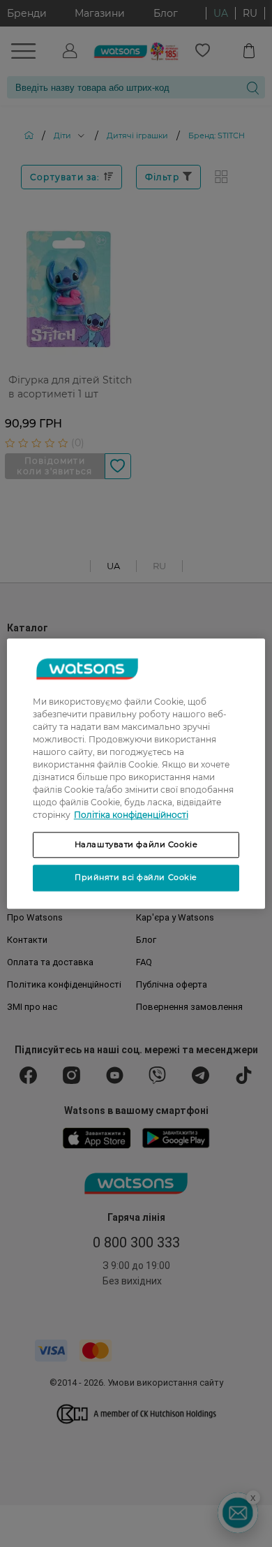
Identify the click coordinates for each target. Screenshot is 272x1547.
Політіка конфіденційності (131, 814)
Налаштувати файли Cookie (136, 844)
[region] (136, 773)
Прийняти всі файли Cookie (136, 878)
